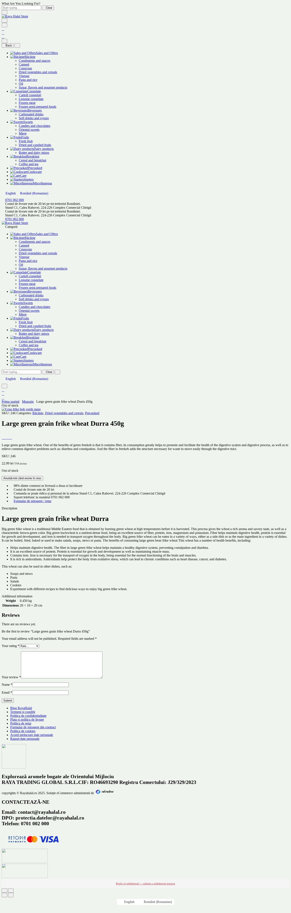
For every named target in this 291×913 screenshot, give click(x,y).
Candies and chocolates (34, 126)
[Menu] (4, 20)
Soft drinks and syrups (34, 118)
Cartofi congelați (30, 95)
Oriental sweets (29, 129)
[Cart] (3, 37)
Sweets (28, 122)
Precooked (35, 168)
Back (9, 45)
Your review (11, 677)
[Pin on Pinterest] (8, 438)
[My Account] (3, 29)
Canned (24, 64)
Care (23, 175)
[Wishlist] (3, 33)
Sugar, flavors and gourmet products (43, 87)
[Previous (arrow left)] (4, 895)
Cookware (35, 172)
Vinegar (24, 76)
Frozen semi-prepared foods (37, 106)
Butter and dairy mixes (34, 152)
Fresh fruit (26, 141)
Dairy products (44, 149)
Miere (23, 133)
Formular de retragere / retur (32, 501)
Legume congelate (31, 99)
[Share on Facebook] (3, 438)
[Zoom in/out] (11, 890)
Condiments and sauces (34, 60)
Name (7, 684)
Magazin (28, 401)
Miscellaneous (42, 183)
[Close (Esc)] (4, 890)
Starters (29, 179)
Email (7, 692)
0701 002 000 (14, 200)
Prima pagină (10, 401)
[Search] (4, 25)
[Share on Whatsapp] (10, 438)
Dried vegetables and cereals (38, 72)
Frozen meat (27, 103)
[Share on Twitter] (5, 438)
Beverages (35, 110)
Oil (21, 83)
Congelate (34, 91)
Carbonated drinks (31, 114)
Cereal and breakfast (32, 160)
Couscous (25, 68)
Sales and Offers (47, 53)
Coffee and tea (28, 164)
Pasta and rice (28, 80)
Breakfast (32, 156)
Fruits (25, 137)
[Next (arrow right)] (11, 895)
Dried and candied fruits (35, 145)
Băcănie (29, 57)
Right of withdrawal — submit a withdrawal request (145, 883)
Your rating (10, 646)
